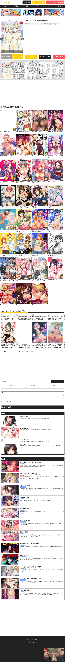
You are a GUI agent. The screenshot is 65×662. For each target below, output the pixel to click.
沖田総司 (49, 24)
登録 (30, 130)
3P (58, 24)
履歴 (54, 385)
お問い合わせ (32, 642)
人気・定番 (32, 385)
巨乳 (54, 24)
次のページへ (16, 56)
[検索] (57, 381)
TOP (2, 351)
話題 (11, 385)
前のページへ (7, 56)
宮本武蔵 (43, 24)
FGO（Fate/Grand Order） (32, 24)
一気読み (32, 56)
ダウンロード (59, 56)
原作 (5, 351)
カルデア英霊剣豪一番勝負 (28, 351)
